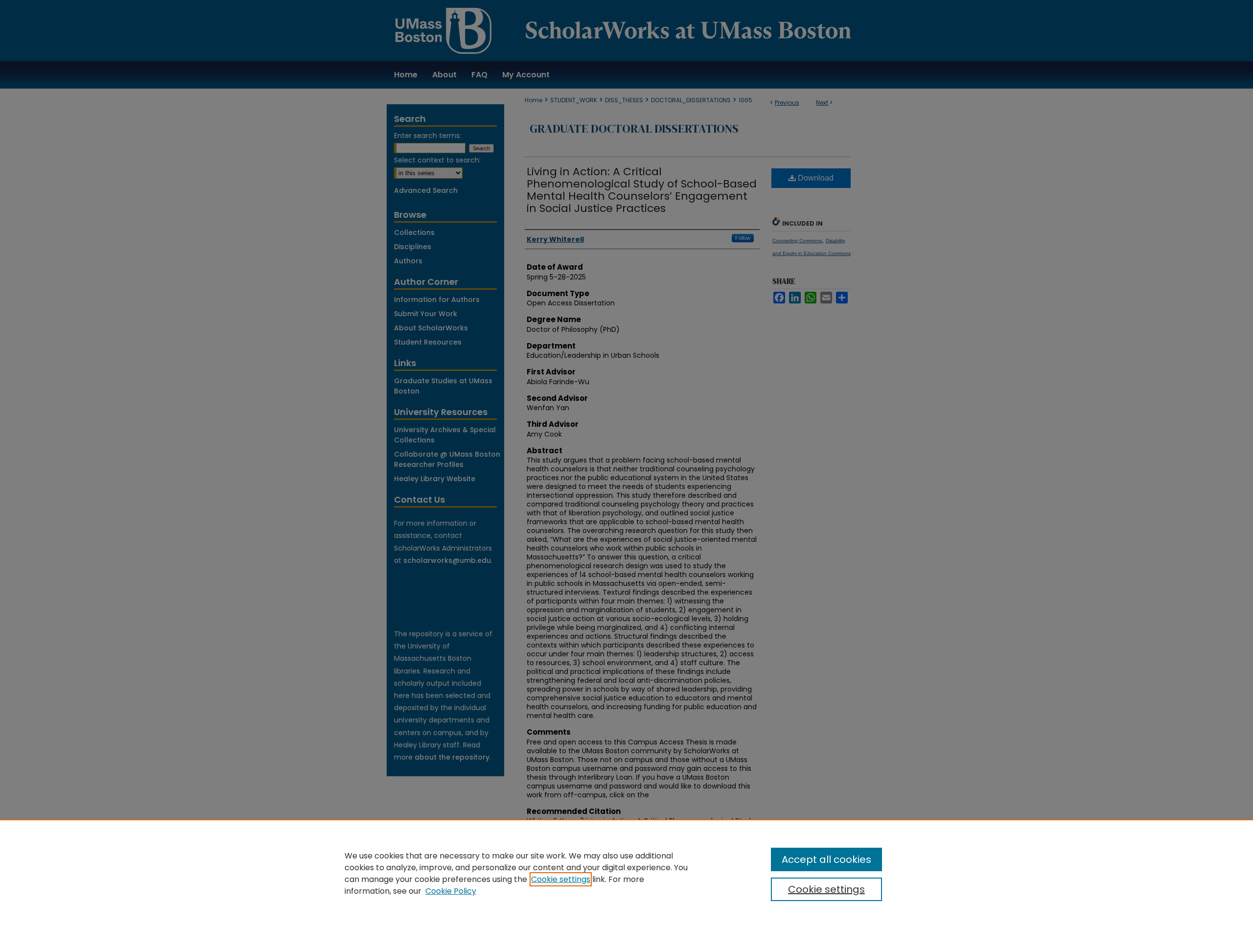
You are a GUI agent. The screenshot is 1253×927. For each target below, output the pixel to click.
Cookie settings (560, 879)
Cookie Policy (450, 891)
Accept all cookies (826, 859)
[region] (626, 873)
